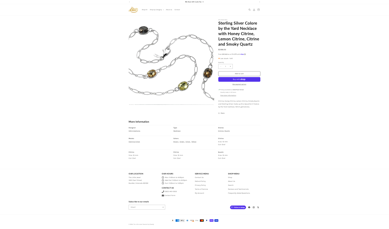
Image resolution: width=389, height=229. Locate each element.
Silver (188, 142)
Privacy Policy (200, 185)
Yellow (193, 142)
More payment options (239, 84)
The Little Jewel (137, 224)
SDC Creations (134, 131)
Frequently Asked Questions (239, 193)
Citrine (221, 131)
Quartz (227, 131)
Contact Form (170, 195)
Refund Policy (200, 181)
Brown (176, 142)
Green (182, 142)
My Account (199, 193)
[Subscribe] (163, 207)
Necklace (177, 131)
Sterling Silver (134, 142)
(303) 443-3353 (171, 191)
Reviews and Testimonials (238, 189)
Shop (230, 177)
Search (231, 185)
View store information (228, 95)
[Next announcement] (259, 2)
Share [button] (223, 113)
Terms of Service (201, 189)
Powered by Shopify (148, 224)
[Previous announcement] (129, 2)
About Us (231, 181)
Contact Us (199, 177)
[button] (157, 10)
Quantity (221, 62)
